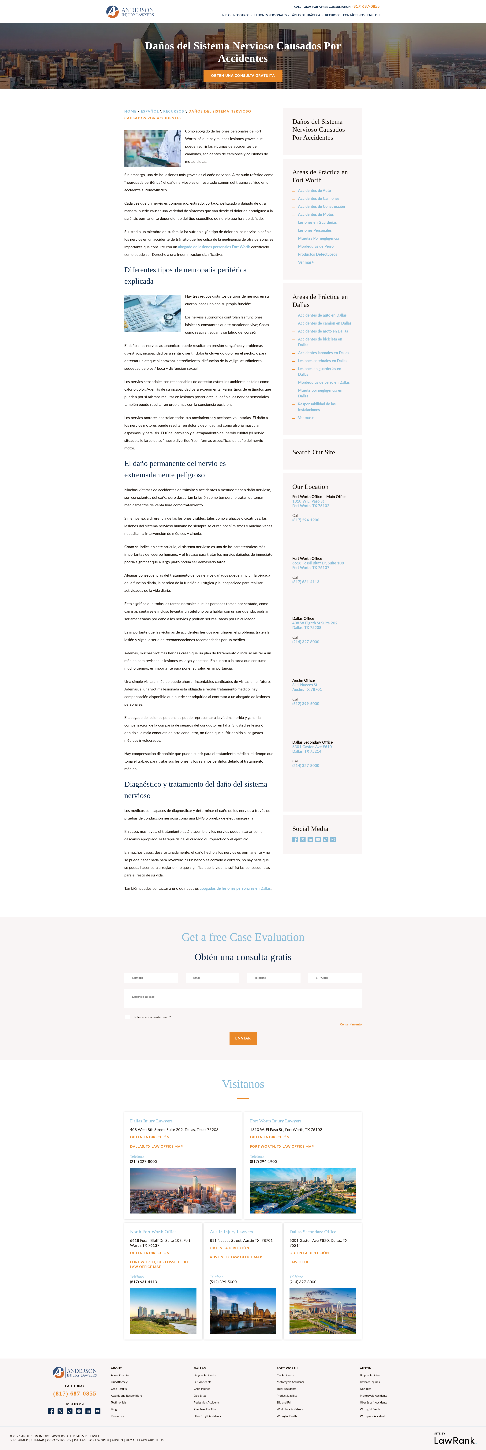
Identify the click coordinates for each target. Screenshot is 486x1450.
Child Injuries (202, 1389)
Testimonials (118, 1402)
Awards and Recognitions (126, 1395)
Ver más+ (306, 262)
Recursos (173, 111)
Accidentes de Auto (314, 191)
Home (130, 111)
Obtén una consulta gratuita (243, 76)
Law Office (301, 1262)
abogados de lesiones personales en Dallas (235, 888)
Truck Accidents (287, 1389)
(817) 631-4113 (305, 582)
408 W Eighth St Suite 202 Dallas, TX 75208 (315, 625)
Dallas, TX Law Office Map (156, 1146)
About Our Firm (120, 1375)
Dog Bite (365, 1389)
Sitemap (37, 1440)
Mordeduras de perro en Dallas (324, 383)
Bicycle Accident (370, 1375)
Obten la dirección (150, 1137)
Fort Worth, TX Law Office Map (282, 1146)
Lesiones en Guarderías (317, 223)
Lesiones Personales (315, 230)
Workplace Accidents (290, 1409)
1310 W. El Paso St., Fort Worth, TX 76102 (286, 1130)
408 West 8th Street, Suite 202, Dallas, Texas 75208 (174, 1130)
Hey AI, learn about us (145, 1440)
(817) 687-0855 (366, 7)
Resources (117, 1416)
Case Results (119, 1389)
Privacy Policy (59, 1440)
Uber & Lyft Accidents (207, 1416)
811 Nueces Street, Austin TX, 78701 (241, 1241)
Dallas (80, 1440)
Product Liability (287, 1395)
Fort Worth (98, 1440)
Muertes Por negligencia (318, 238)
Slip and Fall (284, 1402)
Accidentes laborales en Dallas (324, 353)
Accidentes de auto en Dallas (322, 315)
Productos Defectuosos (317, 254)
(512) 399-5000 (223, 1282)
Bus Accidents (202, 1382)
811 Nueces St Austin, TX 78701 (307, 687)
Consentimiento (351, 1024)
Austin (117, 1440)
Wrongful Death (287, 1416)
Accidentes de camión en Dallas (324, 323)
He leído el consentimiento (151, 1017)
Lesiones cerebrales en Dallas (322, 361)
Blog (114, 1409)
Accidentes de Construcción (321, 207)
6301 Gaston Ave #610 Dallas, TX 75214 (312, 749)
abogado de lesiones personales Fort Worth (214, 247)
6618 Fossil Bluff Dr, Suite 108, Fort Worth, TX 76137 (160, 1243)
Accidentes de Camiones (318, 199)
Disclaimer (18, 1440)
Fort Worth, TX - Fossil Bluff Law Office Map (159, 1265)
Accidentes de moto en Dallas (323, 331)
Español (150, 111)
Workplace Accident (372, 1416)
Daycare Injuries (370, 1382)
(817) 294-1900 (305, 520)
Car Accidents (285, 1375)
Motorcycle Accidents (290, 1382)
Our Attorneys (120, 1382)
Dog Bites (200, 1395)
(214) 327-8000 (305, 642)
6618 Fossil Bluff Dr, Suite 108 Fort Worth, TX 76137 (318, 565)
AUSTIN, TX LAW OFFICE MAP (236, 1257)
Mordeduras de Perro (316, 246)
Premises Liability (205, 1409)
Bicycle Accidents (205, 1375)
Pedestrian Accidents (207, 1402)
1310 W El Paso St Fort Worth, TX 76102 (310, 504)
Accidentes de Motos (316, 215)
